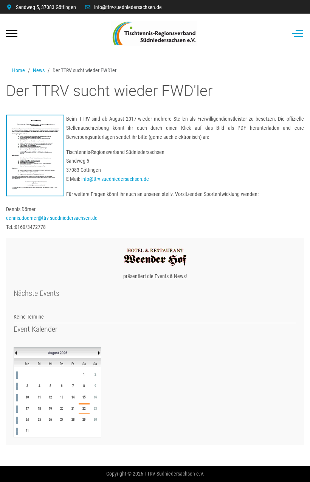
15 (83, 397)
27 (61, 419)
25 (39, 419)
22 (83, 408)
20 (61, 408)
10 (27, 397)
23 (95, 408)
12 (50, 397)
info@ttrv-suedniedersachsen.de (128, 7)
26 (50, 419)
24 (27, 419)
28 (72, 419)
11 (39, 397)
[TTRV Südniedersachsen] (154, 33)
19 (50, 408)
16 (95, 397)
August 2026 (57, 353)
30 (95, 419)
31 (27, 431)
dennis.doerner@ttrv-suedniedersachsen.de (52, 218)
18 (39, 408)
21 (72, 408)
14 (72, 397)
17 (27, 408)
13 (61, 397)
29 (83, 419)
